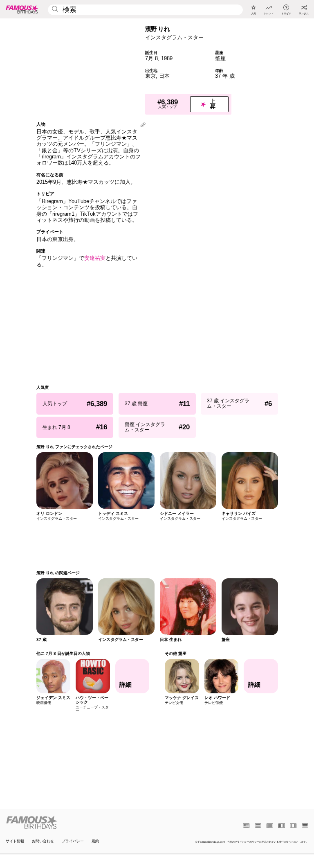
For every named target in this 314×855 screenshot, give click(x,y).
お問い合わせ (43, 841)
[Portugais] (270, 825)
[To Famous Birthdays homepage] (22, 9)
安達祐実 (94, 258)
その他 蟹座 (175, 653)
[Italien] (293, 825)
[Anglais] (246, 825)
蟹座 (220, 58)
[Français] (281, 825)
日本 (164, 76)
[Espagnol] (258, 825)
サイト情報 (15, 841)
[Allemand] (305, 825)
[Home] (80, 822)
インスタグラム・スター (174, 37)
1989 (167, 58)
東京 (150, 76)
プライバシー (73, 841)
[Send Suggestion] (143, 125)
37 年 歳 (225, 76)
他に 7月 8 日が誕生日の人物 (63, 653)
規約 (95, 841)
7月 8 (151, 58)
